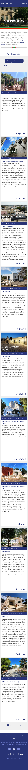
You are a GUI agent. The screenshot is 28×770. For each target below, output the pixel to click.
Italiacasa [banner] (8, 3)
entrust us (21, 40)
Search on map (17, 61)
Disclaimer (6, 735)
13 (17, 725)
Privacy (15, 735)
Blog (23, 735)
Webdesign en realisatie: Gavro (14, 758)
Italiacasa (14, 754)
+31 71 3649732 (10, 744)
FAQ (14, 739)
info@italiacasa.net (21, 744)
